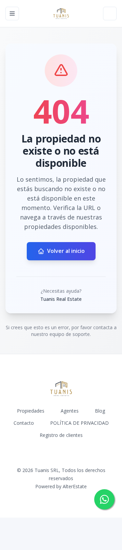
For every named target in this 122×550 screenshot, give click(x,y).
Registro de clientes (61, 435)
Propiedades (30, 411)
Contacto (24, 423)
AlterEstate (75, 486)
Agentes (70, 411)
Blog (100, 411)
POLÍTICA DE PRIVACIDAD (79, 423)
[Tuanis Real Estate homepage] (61, 13)
